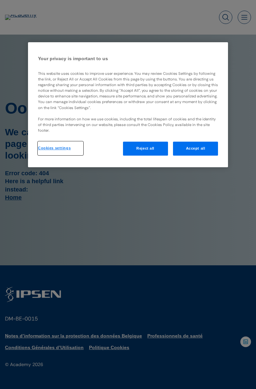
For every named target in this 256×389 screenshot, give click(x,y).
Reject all (145, 148)
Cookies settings (54, 148)
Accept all (195, 148)
